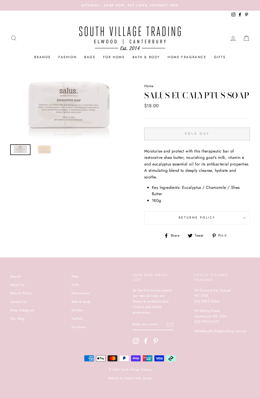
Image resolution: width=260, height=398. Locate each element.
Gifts (220, 57)
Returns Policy (197, 217)
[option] (68, 111)
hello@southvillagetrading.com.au (220, 330)
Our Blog (17, 318)
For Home (114, 57)
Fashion (67, 57)
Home (148, 85)
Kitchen (77, 310)
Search (15, 276)
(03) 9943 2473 (206, 321)
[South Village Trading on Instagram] (136, 341)
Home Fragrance (187, 57)
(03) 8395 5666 (206, 301)
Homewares (81, 293)
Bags (89, 57)
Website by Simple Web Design (130, 378)
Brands (42, 57)
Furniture (79, 326)
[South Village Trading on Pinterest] (156, 341)
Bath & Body (146, 57)
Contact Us (18, 301)
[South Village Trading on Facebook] (146, 341)
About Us (17, 284)
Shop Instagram (22, 310)
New (75, 276)
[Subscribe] (170, 324)
